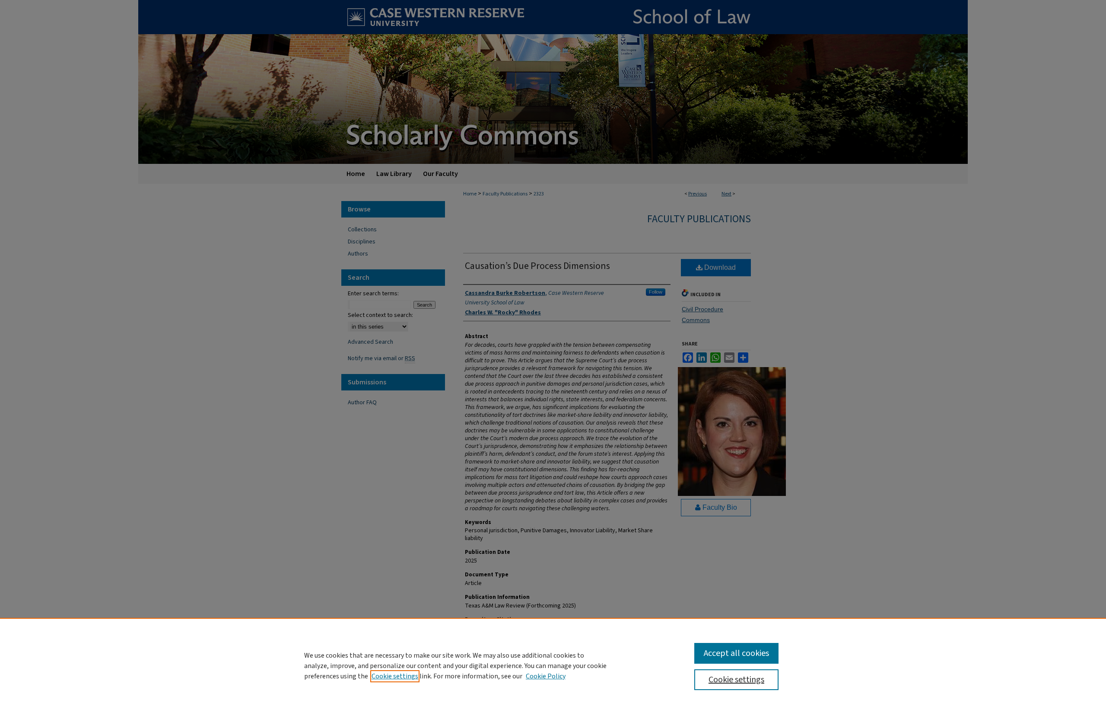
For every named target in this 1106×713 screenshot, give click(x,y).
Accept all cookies (736, 653)
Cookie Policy (546, 676)
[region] (553, 665)
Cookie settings (395, 676)
